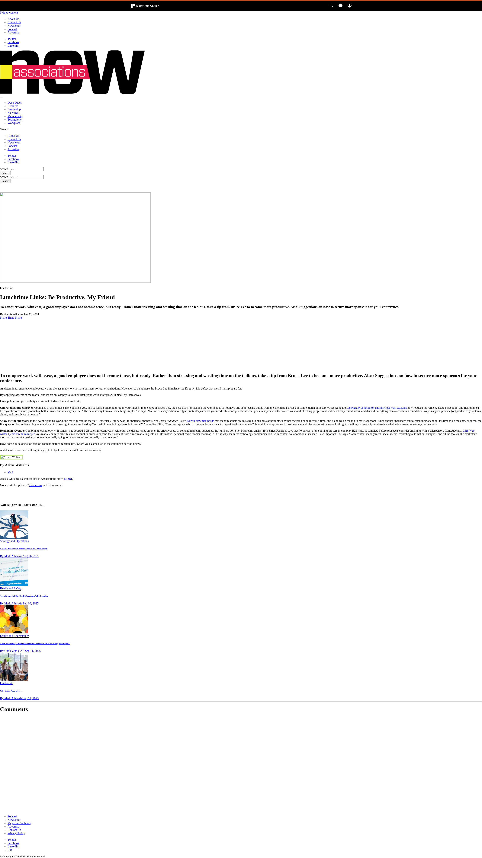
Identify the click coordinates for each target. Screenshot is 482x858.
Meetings (13, 112)
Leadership (14, 109)
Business (13, 106)
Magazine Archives (19, 823)
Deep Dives (15, 102)
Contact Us (14, 22)
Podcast (12, 29)
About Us (13, 19)
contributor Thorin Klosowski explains (377, 407)
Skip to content (9, 12)
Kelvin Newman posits (200, 420)
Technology (15, 119)
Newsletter (14, 25)
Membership (15, 116)
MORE (68, 478)
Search (4, 169)
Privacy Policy (16, 833)
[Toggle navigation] (1, 97)
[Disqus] (241, 764)
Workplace (14, 123)
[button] (145, 6)
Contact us (35, 485)
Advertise (13, 32)
